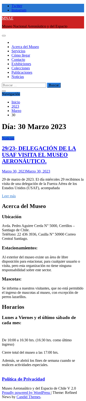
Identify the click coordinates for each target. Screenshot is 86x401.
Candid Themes (28, 397)
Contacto (18, 60)
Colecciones (20, 68)
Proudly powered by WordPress (26, 393)
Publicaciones (21, 72)
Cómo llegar (20, 55)
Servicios (18, 51)
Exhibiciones (21, 64)
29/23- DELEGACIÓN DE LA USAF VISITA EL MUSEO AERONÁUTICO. (39, 154)
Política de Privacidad (23, 379)
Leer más (9, 196)
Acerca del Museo (25, 47)
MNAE (7, 18)
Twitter (16, 6)
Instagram (18, 10)
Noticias (17, 77)
